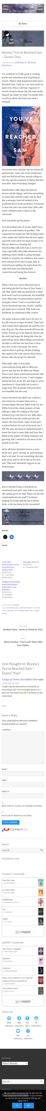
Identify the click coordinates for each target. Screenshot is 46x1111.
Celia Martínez (9, 984)
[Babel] (40, 925)
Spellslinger (8, 900)
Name (5, 769)
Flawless (6, 959)
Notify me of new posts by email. (17, 816)
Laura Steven (9, 991)
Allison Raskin (9, 883)
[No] (43, 1100)
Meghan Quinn (9, 892)
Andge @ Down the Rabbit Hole (20, 679)
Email (5, 780)
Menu (24, 24)
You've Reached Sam (23, 611)
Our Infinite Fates (10, 988)
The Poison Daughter (12, 949)
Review (16, 605)
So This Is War (9, 890)
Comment (7, 730)
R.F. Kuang (8, 921)
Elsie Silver (8, 961)
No (28, 1105)
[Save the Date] (40, 886)
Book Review (12, 608)
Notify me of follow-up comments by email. (22, 806)
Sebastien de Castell (11, 902)
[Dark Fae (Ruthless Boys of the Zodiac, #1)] (40, 974)
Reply (4, 706)
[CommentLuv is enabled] (15, 831)
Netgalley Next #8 (31, 562)
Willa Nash (8, 912)
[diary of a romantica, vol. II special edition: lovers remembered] (40, 983)
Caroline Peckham (10, 971)
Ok (17, 1105)
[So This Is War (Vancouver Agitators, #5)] (40, 895)
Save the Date (8, 880)
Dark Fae (6, 968)
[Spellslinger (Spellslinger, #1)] (40, 905)
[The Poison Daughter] (40, 955)
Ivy (4, 909)
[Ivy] (40, 915)
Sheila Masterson (10, 951)
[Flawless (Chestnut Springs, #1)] (40, 964)
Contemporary (26, 608)
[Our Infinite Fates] (40, 994)
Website (5, 791)
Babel (5, 919)
